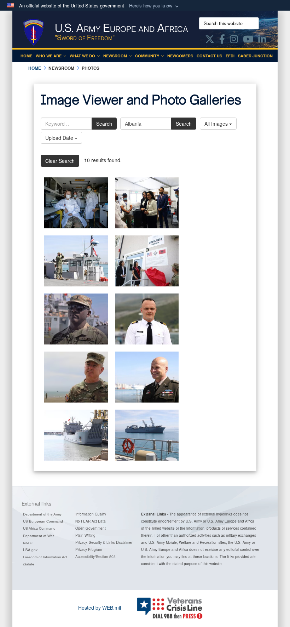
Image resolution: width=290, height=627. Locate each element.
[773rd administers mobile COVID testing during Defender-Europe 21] (76, 202)
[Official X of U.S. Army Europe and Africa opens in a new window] (209, 40)
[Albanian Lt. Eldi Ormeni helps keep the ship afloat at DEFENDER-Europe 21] (147, 318)
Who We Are (49, 55)
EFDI (230, 55)
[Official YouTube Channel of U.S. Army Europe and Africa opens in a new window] (248, 40)
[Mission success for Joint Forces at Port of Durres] (76, 260)
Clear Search (60, 160)
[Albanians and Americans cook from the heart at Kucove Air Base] (147, 202)
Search (104, 123)
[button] (154, 6)
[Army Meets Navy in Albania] (147, 435)
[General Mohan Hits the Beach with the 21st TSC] (76, 377)
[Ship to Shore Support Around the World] (76, 435)
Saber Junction (255, 55)
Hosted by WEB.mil (99, 607)
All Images (216, 123)
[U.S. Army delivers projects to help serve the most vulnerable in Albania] (147, 260)
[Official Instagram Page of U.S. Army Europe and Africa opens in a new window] (234, 40)
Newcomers (180, 55)
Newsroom (115, 55)
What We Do (82, 55)
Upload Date (60, 137)
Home (26, 55)
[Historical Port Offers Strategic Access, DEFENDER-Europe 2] (147, 377)
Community (147, 55)
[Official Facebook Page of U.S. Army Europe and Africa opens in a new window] (222, 40)
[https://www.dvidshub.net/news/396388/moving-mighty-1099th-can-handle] (76, 318)
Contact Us (209, 55)
